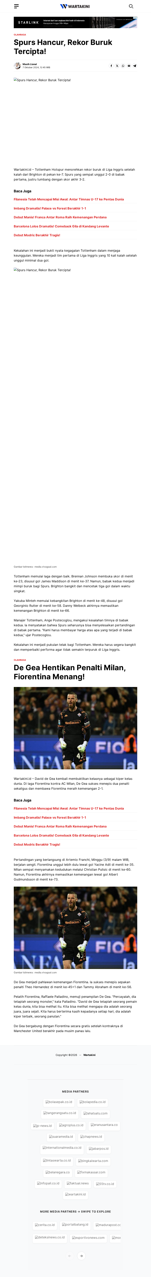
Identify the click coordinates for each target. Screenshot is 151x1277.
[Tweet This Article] (117, 65)
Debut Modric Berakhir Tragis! (37, 235)
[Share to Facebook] (111, 65)
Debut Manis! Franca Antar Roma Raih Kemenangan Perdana (60, 217)
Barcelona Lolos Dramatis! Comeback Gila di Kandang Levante (61, 226)
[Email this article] (128, 65)
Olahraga (20, 35)
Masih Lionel (30, 64)
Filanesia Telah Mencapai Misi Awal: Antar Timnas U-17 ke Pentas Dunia (69, 199)
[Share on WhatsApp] (123, 65)
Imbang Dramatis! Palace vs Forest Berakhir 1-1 (50, 208)
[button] (131, 6)
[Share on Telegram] (134, 65)
